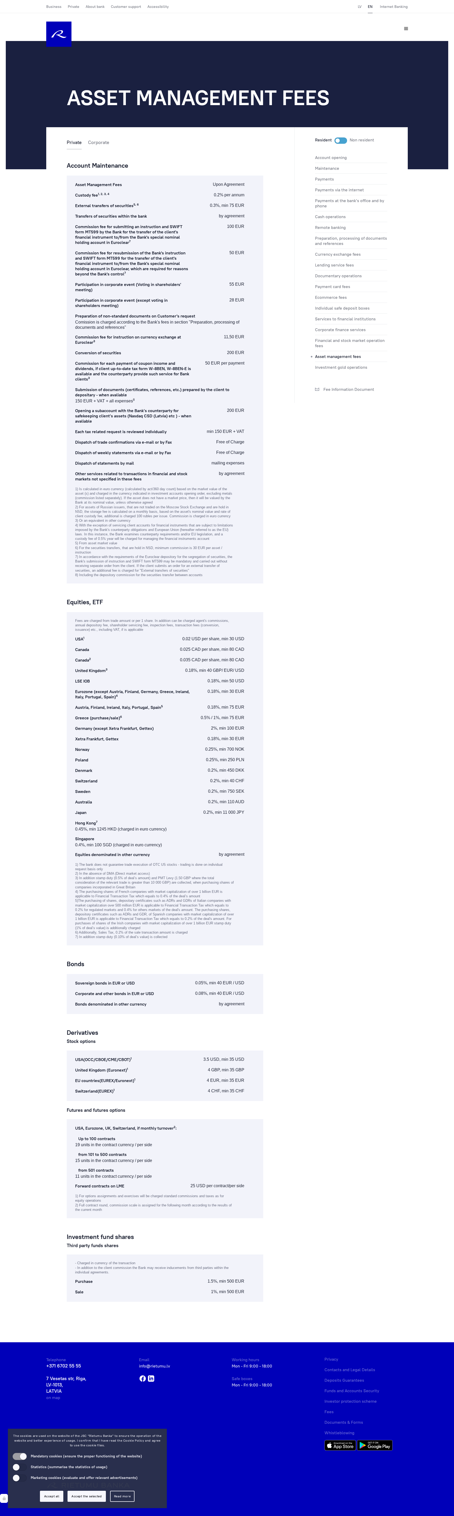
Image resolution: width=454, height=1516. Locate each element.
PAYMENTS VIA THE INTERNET (339, 189)
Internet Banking (394, 6)
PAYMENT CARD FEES (332, 286)
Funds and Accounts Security (351, 1390)
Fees (329, 1411)
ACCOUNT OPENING (331, 157)
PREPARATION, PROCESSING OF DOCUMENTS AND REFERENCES (351, 240)
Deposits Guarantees (344, 1380)
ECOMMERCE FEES (331, 297)
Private (73, 6)
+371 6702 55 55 (63, 1366)
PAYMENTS (324, 179)
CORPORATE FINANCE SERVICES (340, 329)
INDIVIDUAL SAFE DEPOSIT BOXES (342, 308)
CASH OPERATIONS (330, 216)
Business (53, 6)
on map (53, 1397)
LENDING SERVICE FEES (334, 265)
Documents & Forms (343, 1422)
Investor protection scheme (350, 1401)
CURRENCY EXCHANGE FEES (338, 254)
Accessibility (158, 6)
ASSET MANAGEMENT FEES (338, 356)
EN (370, 6)
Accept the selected (86, 1496)
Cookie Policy (133, 1440)
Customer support (126, 6)
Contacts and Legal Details (349, 1369)
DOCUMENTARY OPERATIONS (338, 275)
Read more (122, 1496)
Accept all (51, 1496)
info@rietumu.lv (154, 1366)
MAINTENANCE (327, 168)
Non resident (362, 139)
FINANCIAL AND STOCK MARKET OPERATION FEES (350, 343)
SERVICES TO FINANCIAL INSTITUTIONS (345, 318)
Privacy (331, 1359)
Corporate (98, 142)
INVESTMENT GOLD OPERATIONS (341, 367)
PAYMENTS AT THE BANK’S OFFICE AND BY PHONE (349, 203)
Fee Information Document (348, 389)
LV (360, 6)
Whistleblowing (339, 1432)
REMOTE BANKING (330, 227)
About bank (95, 6)
